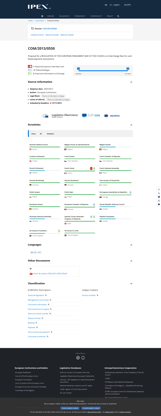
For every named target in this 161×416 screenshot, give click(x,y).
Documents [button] (63, 16)
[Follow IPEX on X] (78, 358)
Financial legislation (36, 295)
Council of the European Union (26, 376)
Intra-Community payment (39, 332)
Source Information (40, 81)
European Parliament (23, 372)
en (106, 5)
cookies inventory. (125, 412)
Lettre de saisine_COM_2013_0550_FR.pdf (50, 273)
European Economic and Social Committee (30, 387)
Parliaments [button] (79, 16)
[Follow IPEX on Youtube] (83, 358)
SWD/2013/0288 (52, 35)
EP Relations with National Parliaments (119, 382)
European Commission (23, 380)
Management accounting (38, 300)
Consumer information (37, 304)
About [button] (109, 16)
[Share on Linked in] (159, 197)
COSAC (107, 378)
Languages (34, 244)
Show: (33, 134)
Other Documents (39, 260)
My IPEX (127, 5)
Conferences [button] (95, 16)
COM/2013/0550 (37, 35)
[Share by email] (159, 204)
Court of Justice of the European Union (29, 383)
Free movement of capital (38, 309)
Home (30, 21)
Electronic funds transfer (38, 313)
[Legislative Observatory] (59, 116)
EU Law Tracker (66, 393)
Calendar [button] (50, 16)
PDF (39, 252)
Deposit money (34, 318)
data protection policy (94, 412)
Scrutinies (34, 124)
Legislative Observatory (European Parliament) (77, 376)
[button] (42, 16)
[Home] (39, 6)
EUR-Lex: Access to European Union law (74, 372)
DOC (35, 252)
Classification (36, 283)
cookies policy (109, 412)
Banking (31, 323)
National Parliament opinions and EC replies (76, 385)
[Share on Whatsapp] (159, 200)
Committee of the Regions (24, 390)
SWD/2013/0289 (66, 35)
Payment (31, 327)
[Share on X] (159, 193)
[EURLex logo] (91, 116)
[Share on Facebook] (159, 189)
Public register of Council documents (73, 389)
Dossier (46, 28)
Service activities (89, 295)
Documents (40, 21)
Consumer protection (37, 336)
